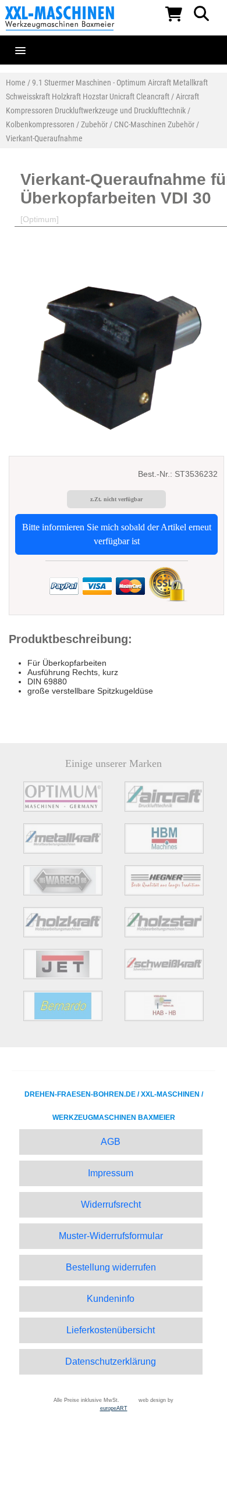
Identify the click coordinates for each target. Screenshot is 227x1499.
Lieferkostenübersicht (110, 1330)
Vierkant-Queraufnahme (44, 138)
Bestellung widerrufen (111, 1267)
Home (16, 82)
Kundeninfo (110, 1299)
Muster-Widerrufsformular (111, 1236)
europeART (113, 1408)
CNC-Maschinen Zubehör (154, 124)
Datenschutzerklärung (110, 1361)
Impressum (110, 1173)
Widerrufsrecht (111, 1204)
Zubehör (94, 124)
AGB (110, 1142)
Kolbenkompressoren (40, 124)
